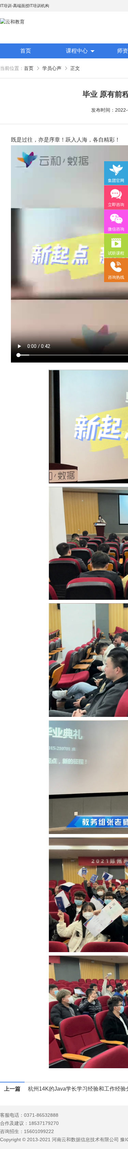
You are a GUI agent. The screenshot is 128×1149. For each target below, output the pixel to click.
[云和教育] (30, 21)
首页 (25, 51)
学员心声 (51, 68)
